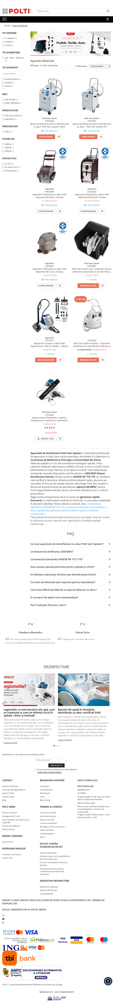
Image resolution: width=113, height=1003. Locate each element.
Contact (7, 780)
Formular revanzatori (11, 854)
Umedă (8, 41)
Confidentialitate (47, 833)
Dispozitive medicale (49, 886)
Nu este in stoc (11, 167)
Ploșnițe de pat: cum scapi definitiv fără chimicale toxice (55, 857)
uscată (8, 45)
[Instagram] (3, 922)
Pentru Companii (9, 812)
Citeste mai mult (10, 742)
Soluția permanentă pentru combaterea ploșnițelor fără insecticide (52, 871)
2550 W (8, 151)
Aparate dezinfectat (48, 890)
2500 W (8, 147)
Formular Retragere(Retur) (13, 789)
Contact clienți (8, 796)
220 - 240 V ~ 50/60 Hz (14, 57)
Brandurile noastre (52, 780)
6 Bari (7, 131)
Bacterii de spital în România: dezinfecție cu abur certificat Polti (79, 711)
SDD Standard (8, 829)
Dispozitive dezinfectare (54, 880)
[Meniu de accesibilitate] (108, 981)
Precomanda (10, 170)
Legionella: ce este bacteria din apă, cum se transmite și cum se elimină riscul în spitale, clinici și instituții (29, 712)
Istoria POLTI (8, 842)
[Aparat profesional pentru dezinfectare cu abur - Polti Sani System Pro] (92, 95)
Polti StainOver (46, 789)
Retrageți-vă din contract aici (52, 826)
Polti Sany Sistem (12, 115)
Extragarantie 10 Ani (11, 816)
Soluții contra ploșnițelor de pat (51, 845)
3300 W (8, 144)
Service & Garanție (10, 786)
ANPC (42, 837)
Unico (42, 796)
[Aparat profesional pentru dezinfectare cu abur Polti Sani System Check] (49, 95)
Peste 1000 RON (12, 103)
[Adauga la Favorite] (58, 136)
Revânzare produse (14, 848)
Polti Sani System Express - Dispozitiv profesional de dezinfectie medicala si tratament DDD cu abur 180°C (92, 345)
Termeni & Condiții (51, 806)
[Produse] (4, 20)
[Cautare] (108, 11)
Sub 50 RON (10, 99)
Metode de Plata (47, 819)
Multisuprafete (11, 79)
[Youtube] (3, 919)
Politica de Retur (47, 830)
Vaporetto (9, 119)
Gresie (7, 86)
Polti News (8, 806)
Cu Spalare (9, 38)
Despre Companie (12, 835)
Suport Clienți (8, 793)
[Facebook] (3, 915)
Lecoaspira (44, 786)
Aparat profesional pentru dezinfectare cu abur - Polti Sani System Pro (92, 125)
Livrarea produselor (48, 823)
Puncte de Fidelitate (11, 826)
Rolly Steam (45, 793)
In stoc (8, 163)
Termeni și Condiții (48, 812)
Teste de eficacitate (48, 852)
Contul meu (7, 858)
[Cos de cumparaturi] (107, 19)
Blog (4, 800)
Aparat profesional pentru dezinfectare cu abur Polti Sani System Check (49, 125)
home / (8, 25)
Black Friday (45, 800)
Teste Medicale (46, 893)
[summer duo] (70, 43)
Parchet (8, 82)
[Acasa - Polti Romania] (17, 11)
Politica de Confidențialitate (49, 772)
